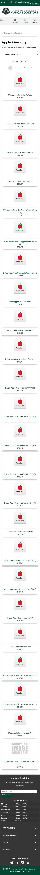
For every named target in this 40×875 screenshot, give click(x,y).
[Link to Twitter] (12, 863)
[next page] (24, 68)
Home (4, 48)
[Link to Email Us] (28, 863)
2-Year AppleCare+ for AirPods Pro (20, 153)
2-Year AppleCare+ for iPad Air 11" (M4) (20, 445)
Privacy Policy (15, 872)
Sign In (15, 22)
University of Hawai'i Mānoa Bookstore (15, 2)
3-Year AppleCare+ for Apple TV (20, 618)
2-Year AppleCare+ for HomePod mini (20, 359)
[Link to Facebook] (17, 863)
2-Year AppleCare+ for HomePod (20, 330)
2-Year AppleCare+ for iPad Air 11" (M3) (20, 417)
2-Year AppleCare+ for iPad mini (20, 532)
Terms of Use (26, 872)
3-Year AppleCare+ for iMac (20, 647)
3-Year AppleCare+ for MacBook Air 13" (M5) (20, 763)
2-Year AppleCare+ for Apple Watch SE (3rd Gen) (20, 211)
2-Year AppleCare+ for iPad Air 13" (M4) (20, 503)
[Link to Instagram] (22, 863)
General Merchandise (15, 48)
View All (29, 68)
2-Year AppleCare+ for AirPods (20, 95)
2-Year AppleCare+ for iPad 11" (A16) (20, 388)
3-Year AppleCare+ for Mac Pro (20, 733)
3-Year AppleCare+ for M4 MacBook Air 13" (20, 675)
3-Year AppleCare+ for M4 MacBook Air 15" (20, 704)
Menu (2, 20)
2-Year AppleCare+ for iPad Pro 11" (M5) (20, 561)
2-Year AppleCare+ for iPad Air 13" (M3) (20, 474)
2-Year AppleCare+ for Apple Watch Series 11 (20, 242)
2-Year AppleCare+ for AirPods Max (20, 124)
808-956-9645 (34, 4)
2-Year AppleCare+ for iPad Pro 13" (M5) (20, 589)
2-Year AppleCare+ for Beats (20, 302)
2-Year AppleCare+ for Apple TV (20, 181)
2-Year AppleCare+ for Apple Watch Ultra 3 (20, 273)
